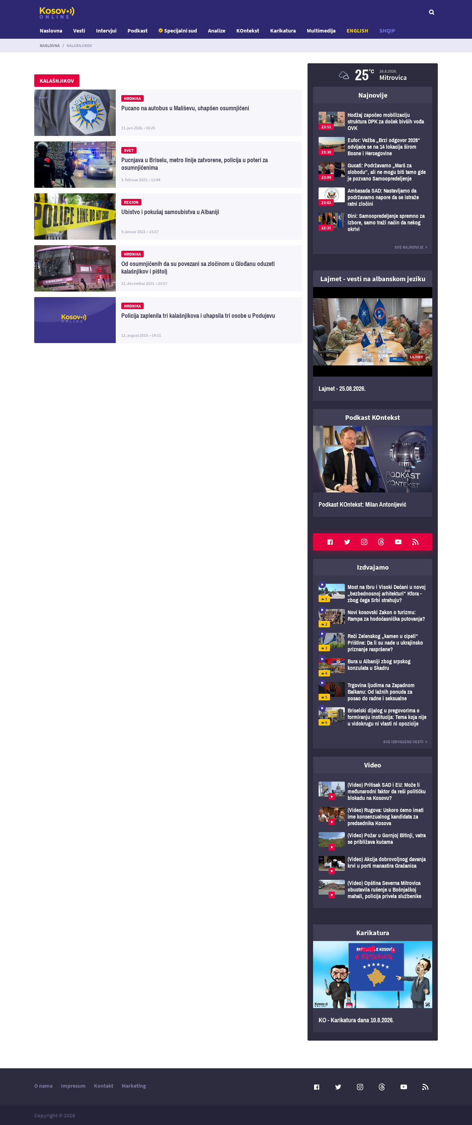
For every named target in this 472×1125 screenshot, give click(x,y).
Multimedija (321, 30)
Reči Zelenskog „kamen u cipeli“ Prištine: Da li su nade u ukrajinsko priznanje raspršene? (373, 643)
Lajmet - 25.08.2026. (372, 344)
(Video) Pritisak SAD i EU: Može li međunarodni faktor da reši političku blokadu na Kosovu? (373, 791)
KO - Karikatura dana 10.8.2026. (372, 986)
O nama (43, 1085)
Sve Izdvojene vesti (403, 741)
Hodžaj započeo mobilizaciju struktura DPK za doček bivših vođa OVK (373, 121)
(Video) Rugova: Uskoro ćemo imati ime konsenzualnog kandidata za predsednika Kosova (373, 817)
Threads (381, 542)
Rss (415, 542)
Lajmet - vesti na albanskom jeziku (372, 278)
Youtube (398, 542)
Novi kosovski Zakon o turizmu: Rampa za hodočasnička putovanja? (373, 618)
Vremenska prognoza (372, 75)
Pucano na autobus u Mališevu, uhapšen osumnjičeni (168, 113)
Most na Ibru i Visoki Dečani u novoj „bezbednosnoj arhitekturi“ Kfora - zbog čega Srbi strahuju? (373, 593)
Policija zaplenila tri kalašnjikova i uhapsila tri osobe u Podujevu (168, 320)
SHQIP (387, 30)
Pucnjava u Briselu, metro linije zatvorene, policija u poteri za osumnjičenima (168, 164)
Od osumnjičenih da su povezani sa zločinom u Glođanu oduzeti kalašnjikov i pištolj (168, 268)
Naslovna (51, 30)
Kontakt (103, 1085)
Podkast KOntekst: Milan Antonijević (372, 471)
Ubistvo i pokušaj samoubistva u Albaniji (168, 216)
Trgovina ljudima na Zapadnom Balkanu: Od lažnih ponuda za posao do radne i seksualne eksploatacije (373, 692)
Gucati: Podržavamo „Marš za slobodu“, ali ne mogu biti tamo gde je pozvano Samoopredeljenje (373, 172)
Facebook (330, 542)
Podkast (138, 30)
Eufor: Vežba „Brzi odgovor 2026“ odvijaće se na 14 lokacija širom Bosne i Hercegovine (373, 147)
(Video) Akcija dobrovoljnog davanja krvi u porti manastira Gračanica (373, 865)
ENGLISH (357, 30)
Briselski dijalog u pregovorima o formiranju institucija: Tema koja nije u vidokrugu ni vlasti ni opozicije (373, 717)
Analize (216, 30)
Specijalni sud (180, 30)
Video (372, 764)
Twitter (347, 542)
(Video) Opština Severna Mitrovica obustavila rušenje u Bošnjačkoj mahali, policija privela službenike (373, 890)
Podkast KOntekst (372, 417)
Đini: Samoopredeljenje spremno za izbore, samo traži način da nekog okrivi (373, 222)
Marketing (134, 1085)
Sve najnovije (409, 247)
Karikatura (283, 30)
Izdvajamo (373, 567)
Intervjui (106, 30)
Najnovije (372, 95)
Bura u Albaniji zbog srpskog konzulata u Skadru (373, 667)
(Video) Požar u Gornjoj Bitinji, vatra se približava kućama (373, 841)
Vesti (79, 30)
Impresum (73, 1085)
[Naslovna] (57, 13)
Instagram (364, 542)
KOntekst (247, 30)
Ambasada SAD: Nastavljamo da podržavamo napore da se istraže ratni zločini (373, 197)
